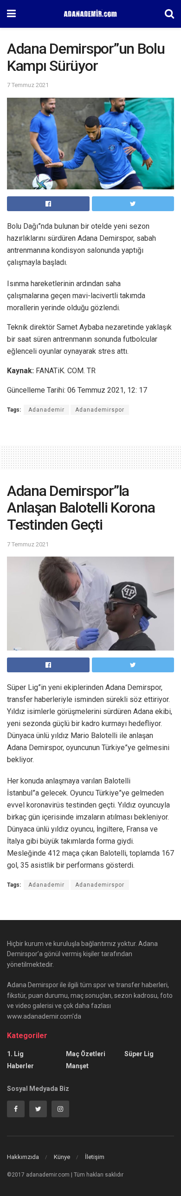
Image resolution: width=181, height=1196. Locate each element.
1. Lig (15, 1054)
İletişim (94, 1156)
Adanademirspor (99, 410)
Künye (62, 1156)
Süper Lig (139, 1054)
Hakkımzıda (23, 1156)
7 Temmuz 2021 (28, 84)
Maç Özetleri (85, 1054)
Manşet (77, 1066)
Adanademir (46, 410)
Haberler (20, 1066)
